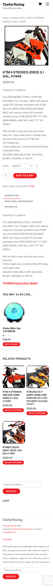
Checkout (7, 539)
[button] (45, 30)
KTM (22, 18)
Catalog (14, 18)
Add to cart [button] (11, 344)
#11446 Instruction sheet (20, 283)
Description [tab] (12, 195)
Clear (37, 166)
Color (6, 165)
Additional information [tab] (19, 201)
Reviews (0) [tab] (11, 207)
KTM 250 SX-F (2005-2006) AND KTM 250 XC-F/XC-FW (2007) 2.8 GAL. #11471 (37, 397)
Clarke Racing (10, 526)
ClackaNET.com (9, 532)
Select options (13, 410)
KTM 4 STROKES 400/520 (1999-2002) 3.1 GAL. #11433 (12, 396)
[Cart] (40, 4)
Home (6, 18)
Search (11, 491)
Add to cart (25, 175)
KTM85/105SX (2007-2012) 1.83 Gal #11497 (12, 450)
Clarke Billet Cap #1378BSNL (12, 330)
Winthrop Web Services (23, 529)
